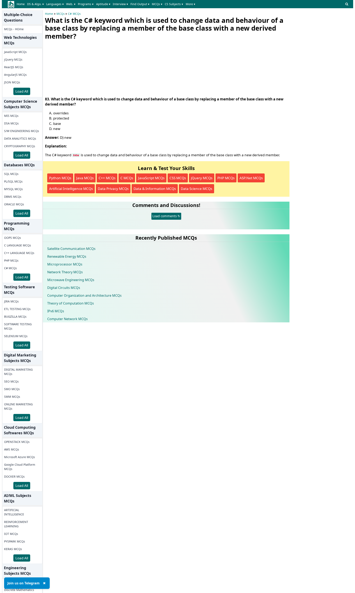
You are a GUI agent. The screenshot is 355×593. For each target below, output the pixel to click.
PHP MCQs (11, 260)
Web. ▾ (70, 4)
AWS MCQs (11, 449)
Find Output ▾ (139, 4)
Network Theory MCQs (65, 272)
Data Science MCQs (196, 188)
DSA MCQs (11, 123)
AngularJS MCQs (15, 75)
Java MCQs (85, 178)
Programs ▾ (85, 4)
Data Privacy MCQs (113, 188)
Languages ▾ (55, 4)
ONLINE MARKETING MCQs (18, 406)
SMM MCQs (12, 397)
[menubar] (106, 4)
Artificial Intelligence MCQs (71, 188)
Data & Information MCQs (155, 188)
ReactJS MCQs (13, 67)
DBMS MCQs (12, 197)
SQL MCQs (11, 174)
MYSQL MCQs (13, 189)
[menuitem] (21, 4)
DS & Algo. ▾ (35, 4)
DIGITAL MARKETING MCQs (18, 372)
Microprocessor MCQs (64, 264)
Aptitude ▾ (103, 4)
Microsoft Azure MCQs (19, 457)
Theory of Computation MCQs (70, 303)
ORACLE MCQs (14, 204)
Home (21, 4)
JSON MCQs (12, 82)
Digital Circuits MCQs (63, 287)
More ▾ (190, 4)
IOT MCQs (11, 534)
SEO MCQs (11, 381)
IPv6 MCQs (55, 311)
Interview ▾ (120, 4)
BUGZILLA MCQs (15, 316)
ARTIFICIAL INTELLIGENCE (14, 512)
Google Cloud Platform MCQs (19, 467)
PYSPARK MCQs (14, 541)
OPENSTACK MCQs (17, 442)
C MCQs (126, 178)
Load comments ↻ (166, 216)
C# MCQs (10, 268)
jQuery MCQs (13, 59)
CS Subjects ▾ (174, 4)
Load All (21, 91)
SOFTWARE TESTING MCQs (18, 326)
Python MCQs (60, 178)
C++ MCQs (107, 178)
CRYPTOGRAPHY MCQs (19, 146)
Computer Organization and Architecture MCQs (84, 295)
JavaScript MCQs (15, 52)
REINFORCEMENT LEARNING (16, 524)
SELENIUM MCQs (16, 336)
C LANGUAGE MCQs (17, 245)
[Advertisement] (76, 67)
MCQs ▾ (157, 4)
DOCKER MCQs (14, 476)
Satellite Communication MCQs (71, 248)
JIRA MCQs (11, 301)
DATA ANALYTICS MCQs (20, 138)
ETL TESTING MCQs (17, 309)
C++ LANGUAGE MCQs (19, 253)
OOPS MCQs (12, 238)
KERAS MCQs (13, 549)
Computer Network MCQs (67, 319)
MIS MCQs (11, 116)
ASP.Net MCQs (251, 178)
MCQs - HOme (14, 29)
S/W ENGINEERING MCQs (21, 131)
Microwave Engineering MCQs (70, 280)
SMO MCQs (12, 389)
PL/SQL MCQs (13, 181)
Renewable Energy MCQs (66, 256)
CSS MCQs (177, 178)
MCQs (60, 14)
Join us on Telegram (23, 583)
